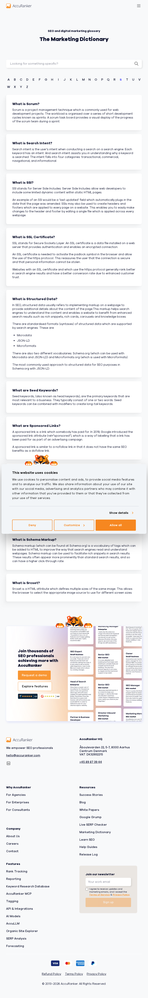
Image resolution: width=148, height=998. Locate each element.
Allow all (116, 525)
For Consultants (18, 810)
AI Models (13, 916)
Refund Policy (51, 974)
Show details (118, 513)
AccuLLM (12, 924)
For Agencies (16, 795)
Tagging (12, 901)
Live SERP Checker (93, 825)
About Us (13, 836)
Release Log (88, 854)
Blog (82, 802)
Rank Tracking (16, 871)
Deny (32, 525)
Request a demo (34, 675)
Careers (12, 844)
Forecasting (15, 946)
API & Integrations (19, 909)
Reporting (13, 879)
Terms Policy (74, 974)
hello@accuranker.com (23, 755)
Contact (12, 851)
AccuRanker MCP (19, 894)
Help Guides (88, 847)
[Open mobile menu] (139, 6)
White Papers (89, 810)
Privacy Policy (121, 894)
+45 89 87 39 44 (90, 762)
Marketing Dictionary (95, 832)
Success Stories (91, 795)
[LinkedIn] (8, 763)
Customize (72, 525)
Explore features (35, 686)
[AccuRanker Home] (19, 6)
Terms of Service (99, 894)
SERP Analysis (16, 938)
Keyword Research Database (28, 886)
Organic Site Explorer (22, 931)
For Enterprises (17, 802)
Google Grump (90, 817)
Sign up (108, 902)
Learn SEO (87, 840)
